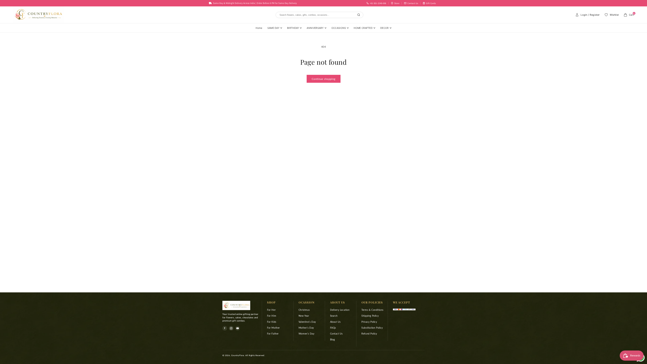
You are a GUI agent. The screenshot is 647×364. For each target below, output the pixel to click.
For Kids (271, 321)
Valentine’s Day (307, 321)
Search (334, 315)
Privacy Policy (369, 321)
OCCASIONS (338, 27)
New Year (304, 315)
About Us (335, 321)
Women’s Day (306, 333)
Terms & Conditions (372, 309)
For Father (273, 333)
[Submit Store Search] (358, 14)
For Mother (273, 327)
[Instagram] (231, 328)
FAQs (333, 327)
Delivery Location (340, 309)
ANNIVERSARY (315, 27)
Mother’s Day (306, 327)
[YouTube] (237, 328)
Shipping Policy (370, 315)
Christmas (304, 309)
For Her (271, 309)
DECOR (384, 27)
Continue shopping (323, 78)
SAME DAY (273, 27)
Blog (332, 339)
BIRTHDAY (293, 27)
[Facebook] (224, 328)
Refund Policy (369, 333)
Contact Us (336, 333)
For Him (271, 315)
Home (259, 27)
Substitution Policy (372, 327)
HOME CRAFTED (363, 27)
